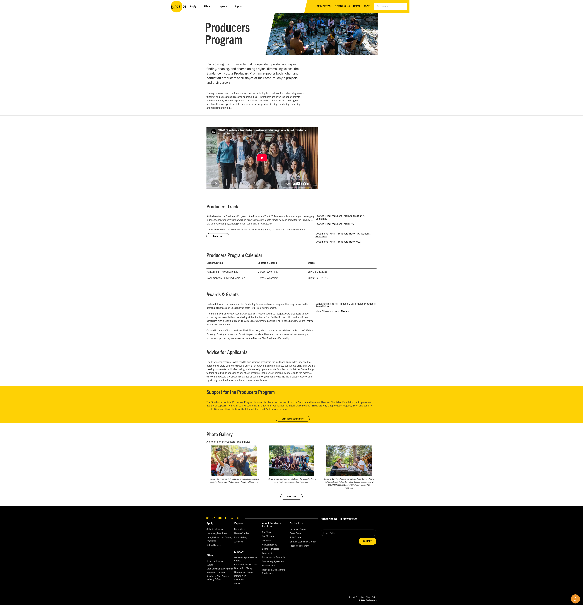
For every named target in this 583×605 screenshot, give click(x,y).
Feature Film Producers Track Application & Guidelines (340, 217)
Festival (356, 6)
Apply (209, 523)
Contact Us (296, 523)
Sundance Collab (342, 6)
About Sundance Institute (271, 524)
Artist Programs (324, 6)
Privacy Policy (371, 597)
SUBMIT (367, 541)
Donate (367, 6)
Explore (238, 523)
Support (239, 552)
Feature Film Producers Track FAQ (334, 223)
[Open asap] (575, 598)
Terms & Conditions (356, 597)
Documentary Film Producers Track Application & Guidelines (343, 235)
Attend (210, 555)
